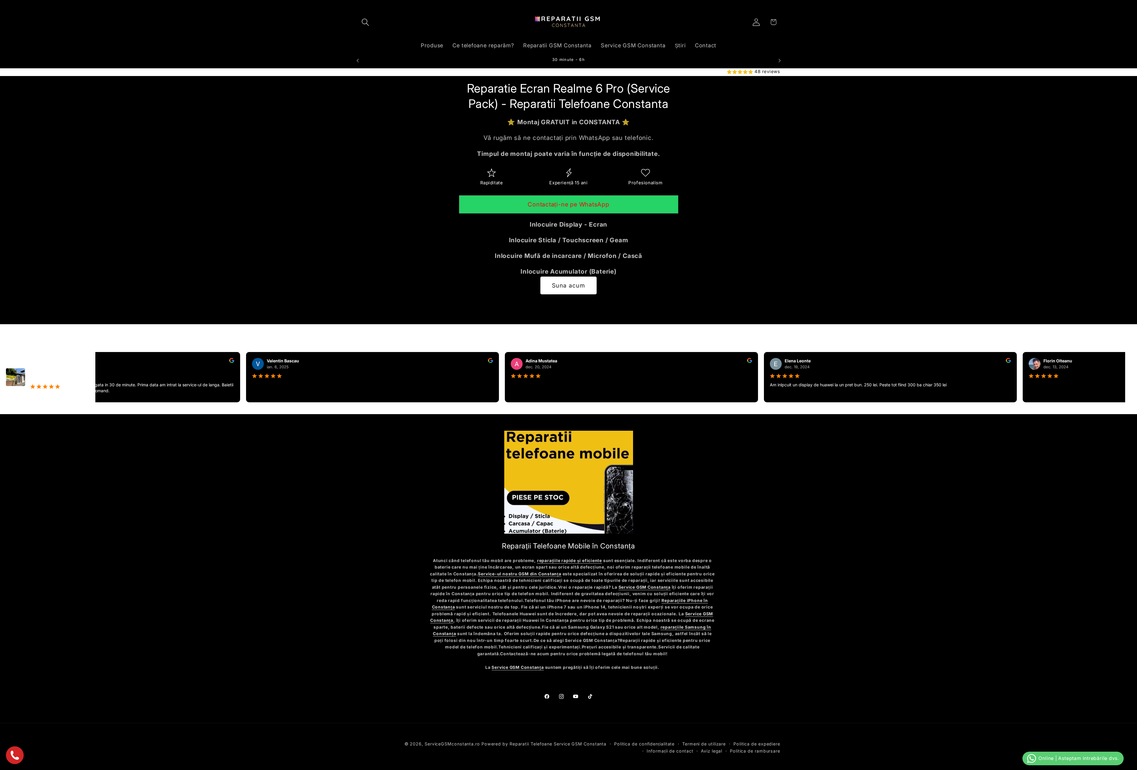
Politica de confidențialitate (644, 743)
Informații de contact (670, 750)
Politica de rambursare (755, 750)
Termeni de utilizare (704, 743)
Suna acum (568, 285)
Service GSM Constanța (645, 587)
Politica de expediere (756, 743)
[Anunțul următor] (779, 60)
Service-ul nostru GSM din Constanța (519, 574)
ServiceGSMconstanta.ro (452, 743)
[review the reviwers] (219, 361)
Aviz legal (711, 750)
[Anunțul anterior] (357, 60)
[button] (365, 22)
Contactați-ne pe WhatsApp (568, 204)
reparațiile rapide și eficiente (569, 560)
